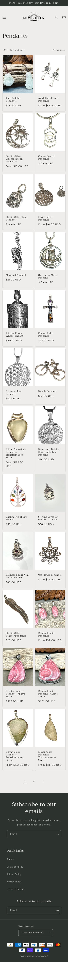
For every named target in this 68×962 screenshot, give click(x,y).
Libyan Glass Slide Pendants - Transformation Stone (16, 453)
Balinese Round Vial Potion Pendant (17, 576)
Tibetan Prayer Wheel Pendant (14, 334)
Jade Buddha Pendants (13, 99)
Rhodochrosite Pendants (46, 634)
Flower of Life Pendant (13, 393)
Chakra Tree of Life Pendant (16, 518)
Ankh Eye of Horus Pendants (48, 99)
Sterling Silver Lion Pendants (16, 218)
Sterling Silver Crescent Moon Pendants (14, 159)
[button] (4, 17)
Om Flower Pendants (50, 575)
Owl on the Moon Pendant (48, 276)
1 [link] (25, 781)
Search (10, 859)
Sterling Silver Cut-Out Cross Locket (48, 518)
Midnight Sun (29, 956)
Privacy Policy (14, 881)
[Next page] (43, 781)
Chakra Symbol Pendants (46, 158)
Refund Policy (14, 874)
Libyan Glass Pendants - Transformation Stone (14, 756)
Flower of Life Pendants (46, 218)
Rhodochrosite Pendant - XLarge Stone (15, 694)
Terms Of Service (16, 889)
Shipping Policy (15, 867)
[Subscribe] (57, 834)
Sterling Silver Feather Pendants (16, 634)
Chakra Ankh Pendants (45, 334)
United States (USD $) (32, 932)
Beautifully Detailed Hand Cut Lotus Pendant (49, 452)
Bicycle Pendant (47, 391)
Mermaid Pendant (16, 275)
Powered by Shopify (41, 956)
